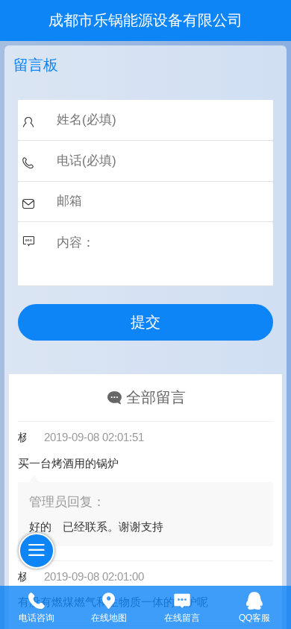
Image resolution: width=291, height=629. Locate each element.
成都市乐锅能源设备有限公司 (145, 20)
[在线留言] (182, 599)
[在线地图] (109, 599)
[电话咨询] (36, 599)
